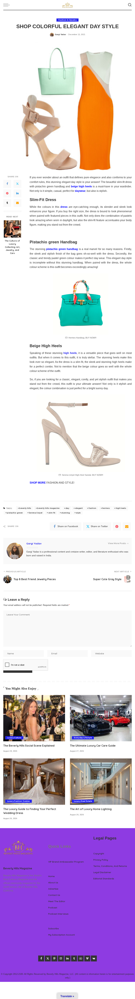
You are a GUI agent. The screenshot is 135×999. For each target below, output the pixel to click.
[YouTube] (81, 958)
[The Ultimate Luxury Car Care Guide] (101, 718)
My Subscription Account (61, 934)
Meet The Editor (56, 901)
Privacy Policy (100, 859)
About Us (53, 882)
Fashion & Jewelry (67, 20)
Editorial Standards (103, 878)
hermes (106, 508)
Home (51, 876)
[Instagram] (61, 958)
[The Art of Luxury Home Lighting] (101, 781)
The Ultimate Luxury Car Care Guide (93, 745)
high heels (70, 353)
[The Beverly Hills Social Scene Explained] (34, 718)
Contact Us (54, 895)
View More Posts (117, 543)
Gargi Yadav (60, 34)
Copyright (98, 853)
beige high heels (81, 186)
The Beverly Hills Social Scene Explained (28, 745)
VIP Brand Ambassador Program (66, 861)
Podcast (52, 907)
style (78, 513)
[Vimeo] (87, 958)
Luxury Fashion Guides (18, 801)
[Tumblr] (7, 203)
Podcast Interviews (58, 913)
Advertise (53, 888)
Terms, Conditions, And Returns (110, 866)
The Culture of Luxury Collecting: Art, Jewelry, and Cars (12, 247)
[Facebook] (7, 184)
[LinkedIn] (17, 193)
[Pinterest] (7, 193)
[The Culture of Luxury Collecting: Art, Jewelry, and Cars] (12, 229)
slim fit (51, 513)
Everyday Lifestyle (83, 738)
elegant (79, 508)
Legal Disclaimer (102, 872)
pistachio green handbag (62, 249)
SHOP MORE (38, 482)
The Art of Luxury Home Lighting (91, 809)
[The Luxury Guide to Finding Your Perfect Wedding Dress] (34, 781)
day (67, 508)
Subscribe (53, 928)
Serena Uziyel (35, 513)
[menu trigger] (7, 5)
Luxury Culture (14, 738)
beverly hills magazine (48, 508)
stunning (65, 513)
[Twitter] (17, 184)
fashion (92, 508)
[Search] (130, 5)
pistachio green (15, 513)
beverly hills (25, 508)
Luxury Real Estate (83, 801)
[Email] (17, 203)
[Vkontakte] (94, 958)
